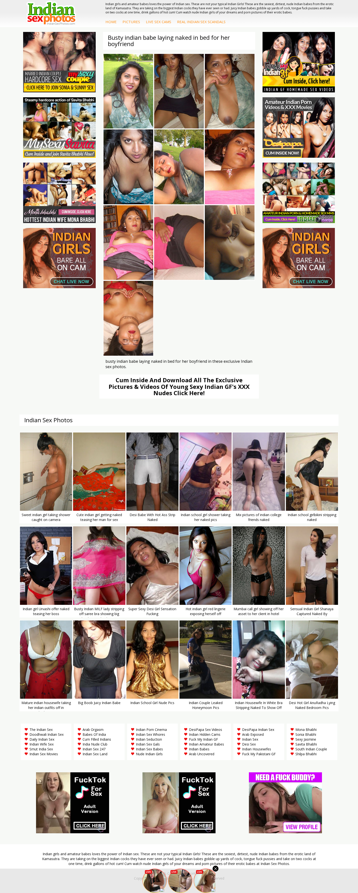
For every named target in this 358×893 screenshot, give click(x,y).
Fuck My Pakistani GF (259, 754)
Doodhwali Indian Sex (46, 734)
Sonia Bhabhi (305, 734)
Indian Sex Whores (150, 734)
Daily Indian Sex (41, 739)
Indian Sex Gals (148, 744)
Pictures (131, 21)
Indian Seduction (149, 739)
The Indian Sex (41, 729)
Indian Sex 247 (94, 749)
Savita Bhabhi (306, 744)
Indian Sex (250, 739)
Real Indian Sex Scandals (201, 21)
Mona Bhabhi (306, 729)
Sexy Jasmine (305, 739)
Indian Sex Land (95, 754)
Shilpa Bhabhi (306, 754)
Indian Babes (199, 749)
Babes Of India (94, 734)
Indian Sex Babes (149, 749)
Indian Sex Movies (43, 754)
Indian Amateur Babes (206, 744)
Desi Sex (249, 744)
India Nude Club (95, 744)
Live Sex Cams (158, 21)
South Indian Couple (311, 749)
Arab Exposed (253, 734)
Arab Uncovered (201, 754)
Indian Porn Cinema (151, 729)
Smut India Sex (41, 749)
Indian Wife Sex (41, 744)
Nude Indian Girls (149, 754)
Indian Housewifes (256, 749)
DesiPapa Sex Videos (205, 729)
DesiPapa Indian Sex (258, 729)
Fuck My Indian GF (203, 739)
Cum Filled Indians (97, 739)
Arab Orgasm (93, 729)
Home (111, 21)
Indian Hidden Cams (204, 734)
